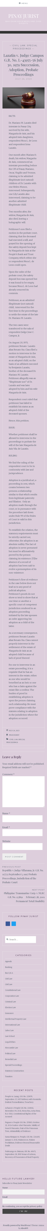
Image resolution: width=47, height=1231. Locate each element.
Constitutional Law (12, 990)
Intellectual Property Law (15, 1019)
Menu (25, 3)
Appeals (8, 961)
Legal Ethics (10, 1042)
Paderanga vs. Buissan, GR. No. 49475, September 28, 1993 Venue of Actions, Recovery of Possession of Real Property (22, 1154)
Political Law (10, 1053)
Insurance (9, 1013)
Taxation (8, 1076)
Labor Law (9, 1030)
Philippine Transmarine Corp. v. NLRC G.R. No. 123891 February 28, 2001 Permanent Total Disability (24, 896)
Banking (8, 967)
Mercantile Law (11, 1048)
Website (6, 841)
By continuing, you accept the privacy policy (22, 1206)
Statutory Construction (14, 1071)
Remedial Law (11, 1059)
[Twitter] (13, 923)
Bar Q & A (9, 973)
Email (6, 827)
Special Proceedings (13, 1065)
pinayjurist (14, 735)
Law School (10, 1036)
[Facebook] (8, 923)
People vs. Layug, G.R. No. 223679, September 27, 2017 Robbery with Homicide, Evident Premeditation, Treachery (23, 1099)
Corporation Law (12, 996)
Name (6, 813)
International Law (12, 1025)
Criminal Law (10, 1002)
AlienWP (24, 1228)
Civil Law (19, 45)
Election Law (10, 1007)
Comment (8, 774)
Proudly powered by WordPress (16, 1225)
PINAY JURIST (23, 15)
